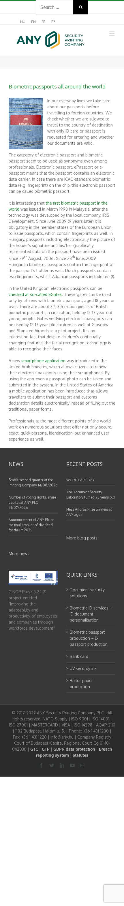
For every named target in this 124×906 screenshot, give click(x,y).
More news (19, 553)
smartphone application (43, 360)
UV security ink (83, 668)
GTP (46, 749)
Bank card (79, 656)
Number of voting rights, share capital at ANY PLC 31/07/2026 (32, 502)
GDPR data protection (74, 749)
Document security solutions (87, 592)
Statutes (80, 755)
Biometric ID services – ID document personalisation (91, 613)
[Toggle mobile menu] (112, 34)
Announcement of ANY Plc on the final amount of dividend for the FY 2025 (32, 525)
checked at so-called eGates (35, 294)
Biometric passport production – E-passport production (89, 638)
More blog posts (81, 537)
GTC (34, 749)
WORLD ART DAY (80, 480)
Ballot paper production (81, 683)
